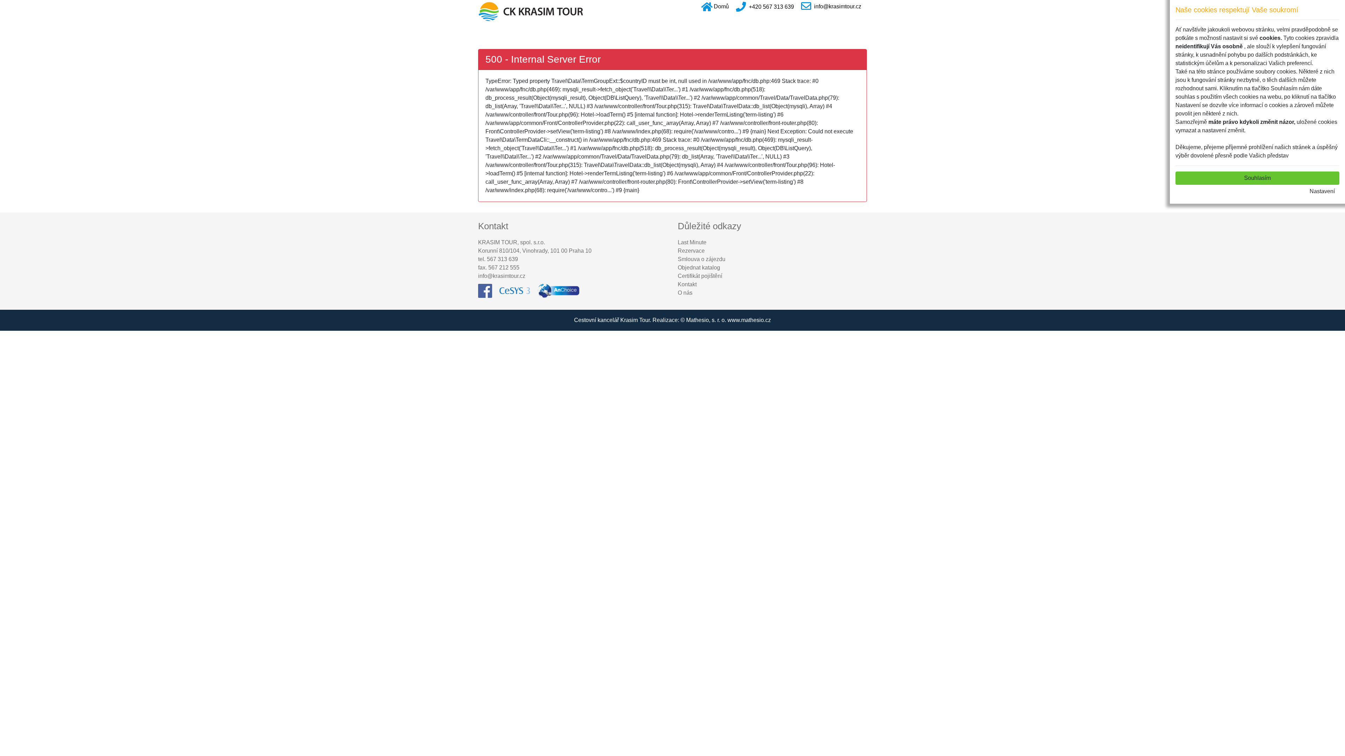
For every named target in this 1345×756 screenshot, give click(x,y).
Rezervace (691, 251)
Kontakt (687, 284)
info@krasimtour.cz (837, 6)
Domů (721, 6)
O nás (685, 293)
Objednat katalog (699, 268)
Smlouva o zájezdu (701, 259)
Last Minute (692, 242)
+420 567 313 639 (771, 6)
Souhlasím (1257, 178)
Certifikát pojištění (700, 276)
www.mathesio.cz (749, 320)
